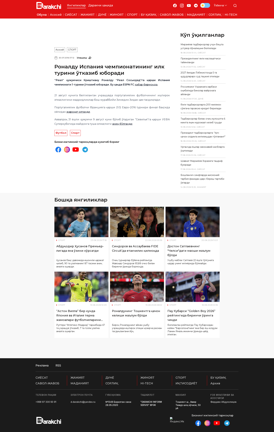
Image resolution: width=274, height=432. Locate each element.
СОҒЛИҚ (111, 383)
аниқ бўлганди (122, 123)
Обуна (42, 14)
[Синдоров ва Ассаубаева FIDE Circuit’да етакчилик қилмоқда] (137, 222)
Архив (215, 383)
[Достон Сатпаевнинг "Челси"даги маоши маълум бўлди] (193, 222)
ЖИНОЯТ (147, 377)
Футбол (60, 132)
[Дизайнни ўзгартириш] (205, 5)
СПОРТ (72, 49)
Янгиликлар (76, 5)
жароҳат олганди (78, 111)
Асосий (59, 49)
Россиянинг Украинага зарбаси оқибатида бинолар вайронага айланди (199, 90)
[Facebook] (175, 5)
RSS (58, 365)
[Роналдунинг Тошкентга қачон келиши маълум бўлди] (137, 287)
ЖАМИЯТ (78, 377)
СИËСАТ (42, 377)
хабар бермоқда (146, 84)
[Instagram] (182, 5)
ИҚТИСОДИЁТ (186, 383)
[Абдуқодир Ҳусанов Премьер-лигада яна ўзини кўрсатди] (81, 222)
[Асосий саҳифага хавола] (49, 5)
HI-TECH (146, 383)
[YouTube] (189, 5)
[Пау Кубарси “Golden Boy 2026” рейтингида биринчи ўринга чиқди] (193, 287)
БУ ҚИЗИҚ (218, 377)
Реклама (42, 365)
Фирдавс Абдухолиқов (223, 401)
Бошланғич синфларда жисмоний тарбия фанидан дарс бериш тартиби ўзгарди (202, 179)
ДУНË (109, 377)
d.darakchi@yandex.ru (83, 401)
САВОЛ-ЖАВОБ (47, 383)
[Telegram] (196, 5)
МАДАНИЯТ (80, 383)
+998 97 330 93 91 (46, 401)
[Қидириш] (235, 5)
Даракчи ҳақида (100, 5)
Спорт (75, 132)
